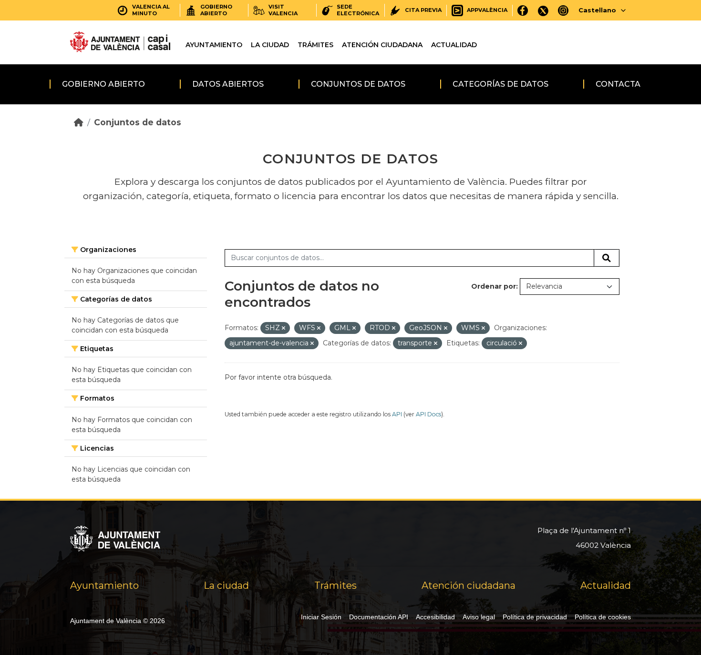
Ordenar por (493, 286)
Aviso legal (479, 617)
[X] (543, 10)
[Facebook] (523, 10)
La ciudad (270, 44)
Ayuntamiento (214, 44)
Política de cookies (603, 617)
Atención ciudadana (382, 44)
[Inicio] (78, 122)
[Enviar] (606, 258)
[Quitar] (283, 328)
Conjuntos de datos (358, 84)
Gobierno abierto (103, 84)
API (397, 414)
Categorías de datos (500, 84)
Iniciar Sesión (321, 617)
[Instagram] (563, 10)
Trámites (315, 44)
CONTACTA (618, 84)
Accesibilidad (435, 617)
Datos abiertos (228, 84)
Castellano (597, 10)
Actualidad (454, 44)
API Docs (428, 414)
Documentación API (378, 617)
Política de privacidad (535, 617)
